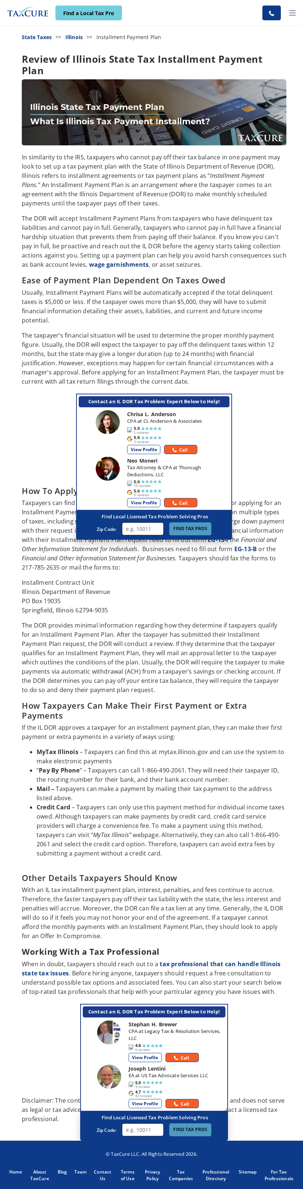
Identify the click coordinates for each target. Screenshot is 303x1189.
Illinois (74, 37)
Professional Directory (215, 1175)
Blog (62, 1172)
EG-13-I (218, 540)
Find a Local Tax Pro (88, 13)
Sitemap (247, 1172)
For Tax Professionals (279, 1175)
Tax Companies (181, 1175)
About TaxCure (39, 1175)
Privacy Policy (152, 1175)
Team (80, 1172)
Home (15, 1172)
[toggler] (292, 13)
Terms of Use (128, 1175)
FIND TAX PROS (190, 528)
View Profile (144, 449)
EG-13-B (245, 549)
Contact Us (102, 1175)
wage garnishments (119, 264)
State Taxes (37, 37)
